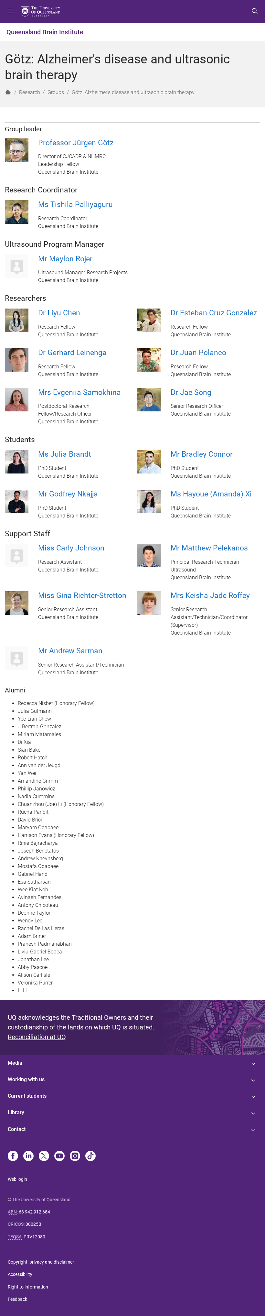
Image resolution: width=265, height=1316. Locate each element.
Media (15, 1063)
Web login (17, 1179)
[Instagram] (75, 1156)
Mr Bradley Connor (202, 454)
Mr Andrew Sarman (70, 651)
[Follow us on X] (44, 1156)
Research (29, 92)
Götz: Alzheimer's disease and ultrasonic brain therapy (133, 92)
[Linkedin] (28, 1156)
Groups (56, 92)
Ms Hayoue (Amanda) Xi (211, 494)
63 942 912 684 (34, 1211)
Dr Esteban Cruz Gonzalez (214, 313)
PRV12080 (34, 1236)
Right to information (28, 1286)
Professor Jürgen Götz (75, 142)
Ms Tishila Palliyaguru (75, 204)
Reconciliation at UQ (37, 1037)
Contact (17, 1129)
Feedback (17, 1299)
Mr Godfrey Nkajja (68, 494)
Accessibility (20, 1274)
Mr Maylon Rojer (65, 259)
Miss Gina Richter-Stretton (82, 595)
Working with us (26, 1079)
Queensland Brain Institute (44, 32)
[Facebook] (13, 1156)
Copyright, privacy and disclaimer (41, 1262)
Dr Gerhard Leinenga (72, 352)
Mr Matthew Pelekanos (209, 548)
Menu (10, 11)
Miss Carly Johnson (71, 548)
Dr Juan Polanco (198, 352)
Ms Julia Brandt (64, 454)
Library (16, 1112)
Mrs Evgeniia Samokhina (79, 392)
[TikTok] (90, 1156)
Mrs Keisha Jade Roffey (210, 595)
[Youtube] (59, 1156)
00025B (33, 1224)
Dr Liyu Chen (59, 313)
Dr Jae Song (191, 392)
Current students (27, 1096)
